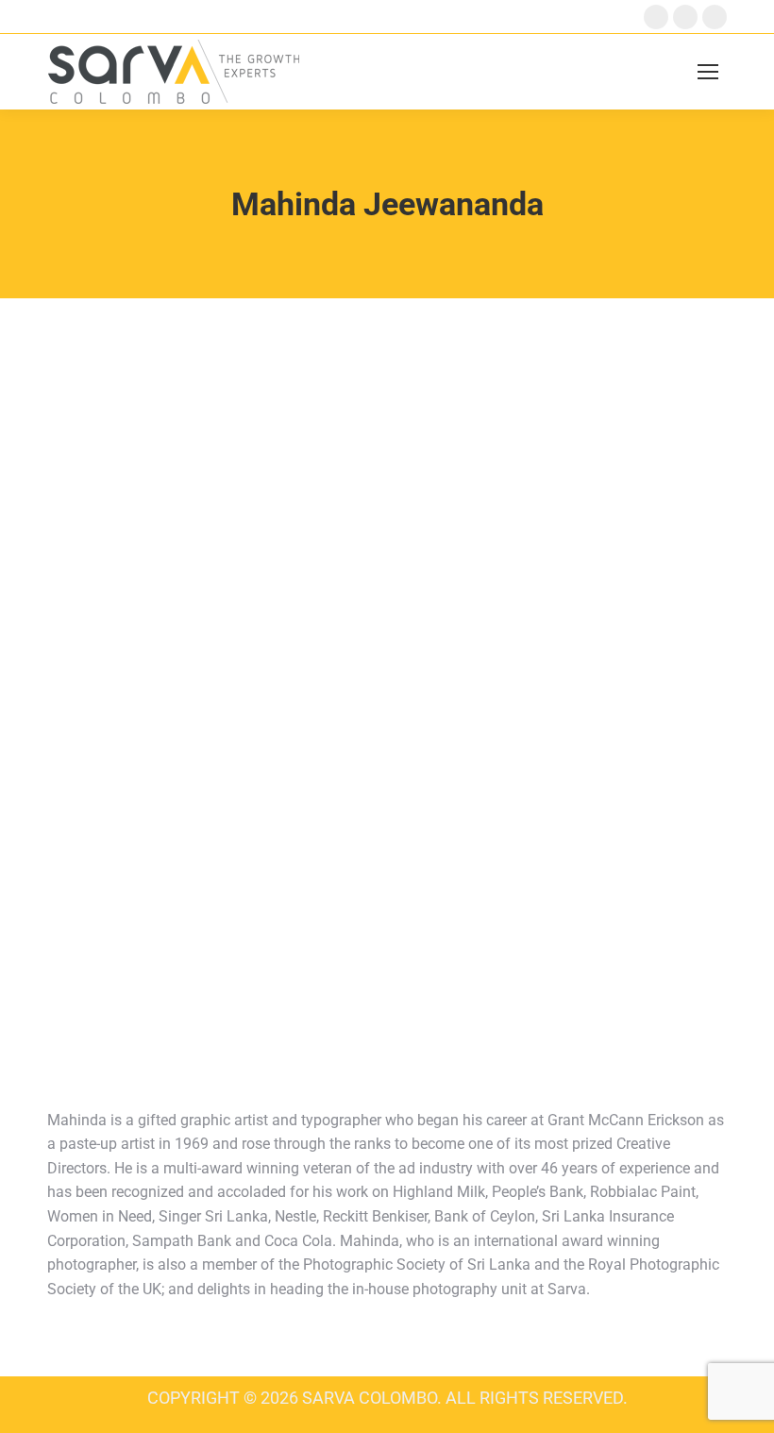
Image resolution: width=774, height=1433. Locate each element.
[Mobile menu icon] (708, 72)
